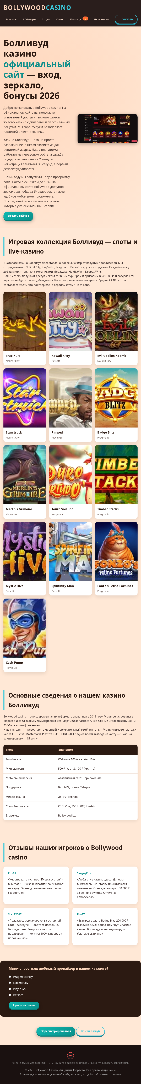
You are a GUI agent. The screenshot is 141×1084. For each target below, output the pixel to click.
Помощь (78, 19)
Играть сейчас (18, 216)
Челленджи (101, 19)
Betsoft (18, 995)
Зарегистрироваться (56, 1031)
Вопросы (11, 19)
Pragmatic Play (23, 977)
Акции (46, 19)
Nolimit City (20, 983)
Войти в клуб (90, 1031)
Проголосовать (24, 1005)
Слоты (60, 19)
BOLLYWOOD (37, 7)
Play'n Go (19, 989)
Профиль (126, 19)
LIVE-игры (29, 19)
